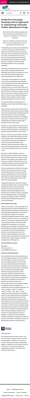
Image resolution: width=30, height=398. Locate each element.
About (8, 389)
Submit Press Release (9, 392)
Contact (26, 395)
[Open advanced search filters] (24, 13)
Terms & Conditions (21, 392)
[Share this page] (28, 13)
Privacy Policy (19, 395)
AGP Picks (3, 2)
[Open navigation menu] (2, 13)
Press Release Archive (17, 389)
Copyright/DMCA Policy (7, 395)
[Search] (20, 13)
